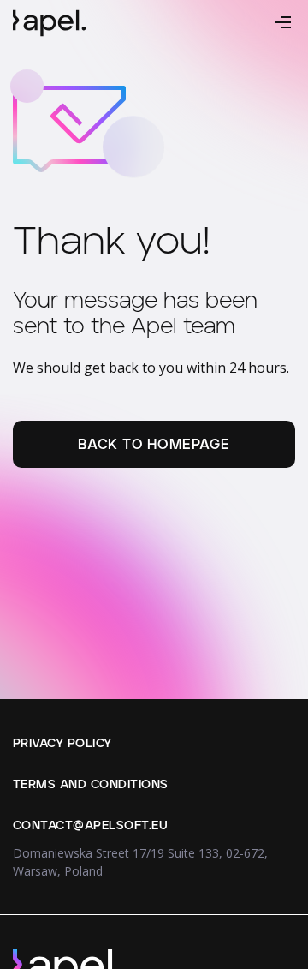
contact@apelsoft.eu (90, 826)
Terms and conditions (91, 785)
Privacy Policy (62, 744)
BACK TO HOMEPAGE (154, 445)
